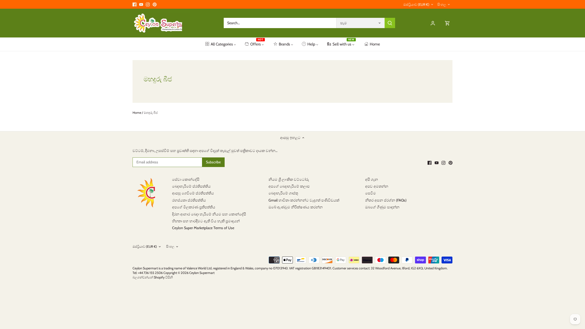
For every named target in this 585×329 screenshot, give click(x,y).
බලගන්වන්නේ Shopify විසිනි (153, 277)
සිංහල (441, 5)
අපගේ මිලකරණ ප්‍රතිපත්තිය (193, 207)
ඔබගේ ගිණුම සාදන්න (382, 207)
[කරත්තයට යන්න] (447, 23)
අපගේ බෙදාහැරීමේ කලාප (289, 186)
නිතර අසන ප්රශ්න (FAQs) (386, 200)
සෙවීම (370, 193)
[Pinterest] (155, 4)
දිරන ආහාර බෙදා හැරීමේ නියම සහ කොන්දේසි (209, 214)
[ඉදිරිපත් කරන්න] (390, 23)
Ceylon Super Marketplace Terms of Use (203, 228)
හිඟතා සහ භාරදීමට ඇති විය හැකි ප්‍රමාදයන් (206, 221)
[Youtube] (141, 4)
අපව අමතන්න (376, 186)
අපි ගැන (371, 179)
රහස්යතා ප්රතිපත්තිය (189, 200)
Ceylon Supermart (202, 273)
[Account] (433, 23)
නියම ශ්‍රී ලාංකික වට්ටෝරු (289, 179)
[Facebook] (134, 4)
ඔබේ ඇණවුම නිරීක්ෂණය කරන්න (296, 207)
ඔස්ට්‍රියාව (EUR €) (416, 5)
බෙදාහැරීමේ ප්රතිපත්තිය (191, 186)
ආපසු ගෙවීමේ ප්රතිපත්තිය (193, 193)
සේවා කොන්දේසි (185, 179)
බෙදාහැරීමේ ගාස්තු (283, 193)
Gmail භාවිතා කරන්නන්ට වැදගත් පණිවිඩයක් (304, 200)
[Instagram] (148, 4)
